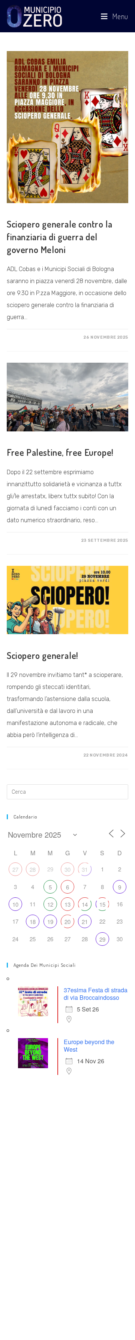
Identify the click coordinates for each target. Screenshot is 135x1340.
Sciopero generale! (42, 655)
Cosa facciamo (27, 211)
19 (50, 921)
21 (85, 921)
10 (15, 904)
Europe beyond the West (89, 1045)
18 (33, 921)
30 (67, 869)
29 (102, 939)
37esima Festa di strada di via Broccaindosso (96, 994)
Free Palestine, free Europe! (60, 452)
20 (67, 921)
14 (85, 904)
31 (85, 869)
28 (33, 869)
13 (67, 904)
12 (50, 904)
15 (102, 904)
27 (15, 869)
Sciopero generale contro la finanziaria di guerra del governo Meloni (59, 236)
